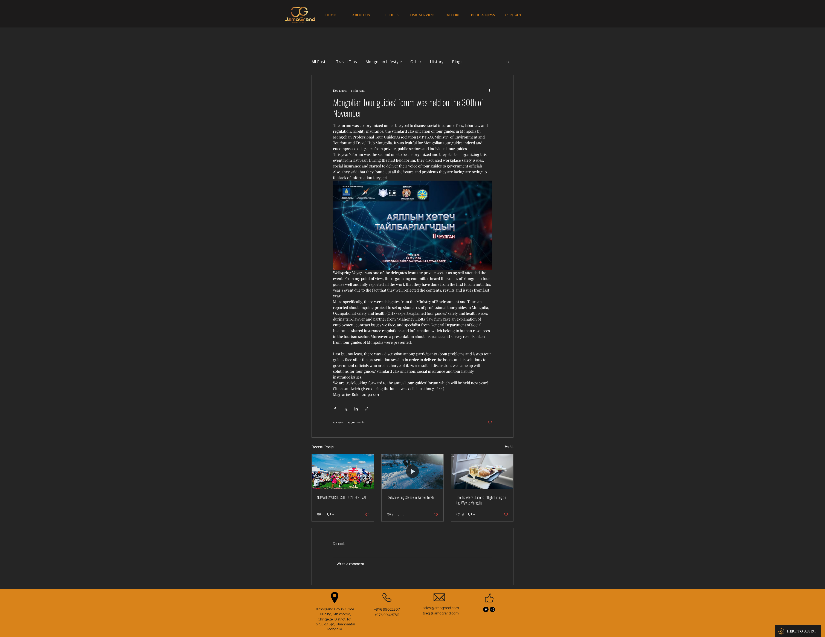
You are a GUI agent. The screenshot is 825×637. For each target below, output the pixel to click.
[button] (508, 62)
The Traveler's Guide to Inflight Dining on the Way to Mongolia (481, 500)
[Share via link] (367, 409)
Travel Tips (346, 61)
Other (415, 61)
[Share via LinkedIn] (356, 409)
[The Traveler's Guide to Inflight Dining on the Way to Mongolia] (482, 471)
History (436, 61)
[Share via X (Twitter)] (346, 409)
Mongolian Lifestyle (383, 61)
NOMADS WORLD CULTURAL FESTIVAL (342, 497)
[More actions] (489, 90)
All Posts (319, 61)
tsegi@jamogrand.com (441, 613)
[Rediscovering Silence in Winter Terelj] (413, 471)
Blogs (457, 61)
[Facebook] (486, 609)
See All (508, 446)
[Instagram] (492, 609)
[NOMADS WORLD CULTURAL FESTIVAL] (343, 471)
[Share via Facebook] (335, 409)
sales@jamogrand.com (441, 608)
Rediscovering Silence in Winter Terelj (410, 497)
